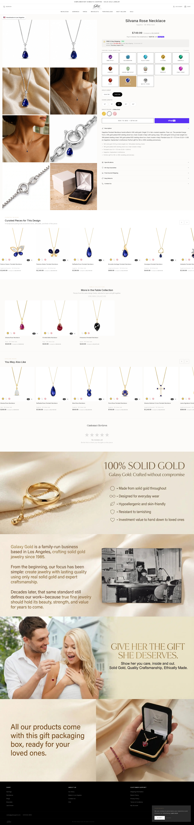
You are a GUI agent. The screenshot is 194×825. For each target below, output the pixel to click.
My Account (134, 805)
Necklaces (65, 11)
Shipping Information (136, 792)
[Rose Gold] (115, 114)
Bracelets (95, 11)
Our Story (71, 792)
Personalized (107, 11)
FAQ (69, 802)
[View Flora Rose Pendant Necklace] (125, 384)
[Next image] (32, 245)
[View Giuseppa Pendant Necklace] (161, 245)
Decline (168, 818)
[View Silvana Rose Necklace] (22, 318)
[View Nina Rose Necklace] (89, 384)
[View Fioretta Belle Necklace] (59, 318)
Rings (85, 11)
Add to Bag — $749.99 (128, 120)
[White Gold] (109, 114)
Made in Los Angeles (75, 795)
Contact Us (71, 798)
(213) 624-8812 (27, 815)
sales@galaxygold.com (13, 815)
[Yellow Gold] (104, 114)
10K (28, 260)
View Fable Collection (97, 296)
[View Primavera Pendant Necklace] (97, 318)
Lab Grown (9, 805)
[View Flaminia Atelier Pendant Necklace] (53, 245)
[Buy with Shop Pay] (172, 120)
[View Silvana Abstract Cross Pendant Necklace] (161, 384)
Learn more (174, 813)
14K (31, 260)
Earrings (75, 11)
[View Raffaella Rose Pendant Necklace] (89, 245)
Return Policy (134, 795)
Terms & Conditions (136, 802)
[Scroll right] (187, 222)
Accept (159, 818)
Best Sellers (121, 11)
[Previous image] (2, 245)
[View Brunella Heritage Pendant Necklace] (125, 245)
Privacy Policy (134, 798)
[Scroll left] (181, 222)
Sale (131, 11)
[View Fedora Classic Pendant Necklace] (17, 245)
